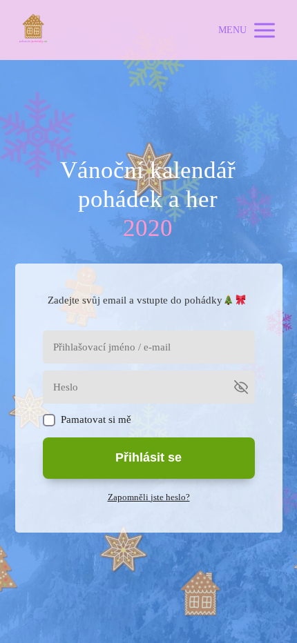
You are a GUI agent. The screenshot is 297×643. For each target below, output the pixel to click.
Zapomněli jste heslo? (149, 497)
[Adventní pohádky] (33, 30)
